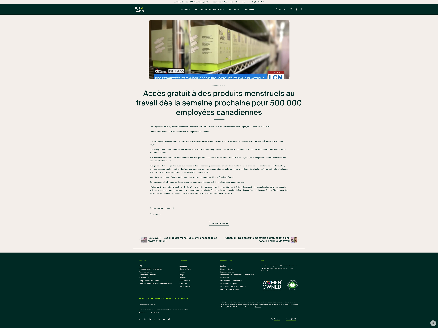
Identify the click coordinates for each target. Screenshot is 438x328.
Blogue (183, 275)
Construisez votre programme (233, 287)
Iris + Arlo (229, 302)
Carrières (183, 284)
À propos (183, 266)
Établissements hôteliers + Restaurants (237, 275)
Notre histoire (185, 269)
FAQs (141, 266)
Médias (222, 85)
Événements (185, 281)
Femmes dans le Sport (230, 289)
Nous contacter (145, 272)
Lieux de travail (226, 269)
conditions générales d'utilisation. (176, 310)
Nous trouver (185, 287)
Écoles (223, 266)
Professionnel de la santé (231, 281)
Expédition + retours (147, 275)
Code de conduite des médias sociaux (155, 284)
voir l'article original (165, 208)
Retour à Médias (220, 223)
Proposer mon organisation (150, 269)
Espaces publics (227, 272)
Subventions (144, 278)
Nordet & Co (155, 313)
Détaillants (224, 278)
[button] (291, 9)
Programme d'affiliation (149, 281)
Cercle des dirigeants (229, 284)
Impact (182, 272)
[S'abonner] (216, 304)
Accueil (215, 85)
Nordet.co (258, 307)
